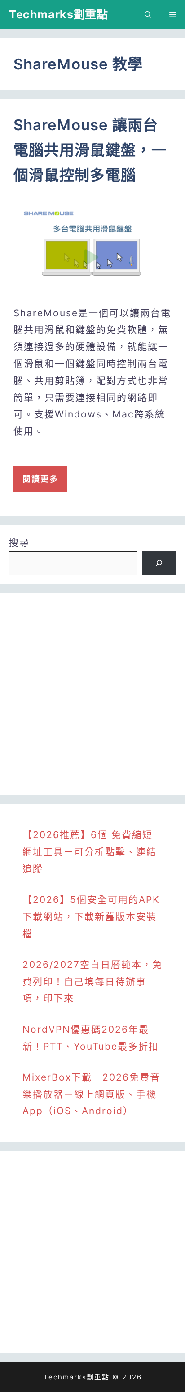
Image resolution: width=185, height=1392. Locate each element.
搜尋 (19, 542)
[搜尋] (159, 563)
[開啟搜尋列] (148, 14)
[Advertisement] (92, 694)
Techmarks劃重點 (58, 14)
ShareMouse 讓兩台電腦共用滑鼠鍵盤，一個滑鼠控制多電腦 (90, 150)
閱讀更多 (40, 479)
